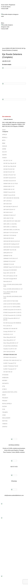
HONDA (7, 48)
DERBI (4, 149)
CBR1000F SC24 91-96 (9, 249)
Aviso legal (4, 565)
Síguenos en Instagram (7, 539)
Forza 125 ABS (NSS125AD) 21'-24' (13, 289)
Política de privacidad (7, 567)
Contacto (3, 552)
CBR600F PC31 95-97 (9, 261)
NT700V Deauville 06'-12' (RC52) (12, 315)
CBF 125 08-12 (7, 200)
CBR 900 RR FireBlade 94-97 (11, 244)
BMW (3, 143)
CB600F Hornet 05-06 (9, 195)
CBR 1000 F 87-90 (8, 218)
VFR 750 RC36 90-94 (9, 351)
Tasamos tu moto (5, 550)
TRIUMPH (5, 412)
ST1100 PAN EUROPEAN (10, 346)
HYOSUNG (5, 374)
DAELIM (4, 146)
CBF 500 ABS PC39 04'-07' (10, 206)
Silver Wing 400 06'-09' (9, 337)
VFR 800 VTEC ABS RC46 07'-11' (12, 360)
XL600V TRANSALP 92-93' (10, 366)
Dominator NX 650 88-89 (10, 270)
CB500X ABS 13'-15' (8, 186)
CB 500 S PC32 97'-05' (9, 175)
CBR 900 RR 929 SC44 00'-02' (11, 241)
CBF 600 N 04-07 (8, 212)
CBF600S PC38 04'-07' (9, 215)
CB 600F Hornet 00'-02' (9, 177)
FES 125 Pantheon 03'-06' (10, 275)
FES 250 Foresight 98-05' (10, 278)
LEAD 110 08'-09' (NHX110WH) (11, 304)
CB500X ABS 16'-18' (8, 189)
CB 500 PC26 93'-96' (9, 169)
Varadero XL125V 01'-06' (10, 348)
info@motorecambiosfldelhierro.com (11, 533)
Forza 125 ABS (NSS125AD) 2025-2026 (12, 285)
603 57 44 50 (4, 531)
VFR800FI (21, 126)
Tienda (3, 547)
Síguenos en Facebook (7, 536)
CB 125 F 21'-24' (7, 160)
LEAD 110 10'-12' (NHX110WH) (11, 306)
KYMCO (4, 389)
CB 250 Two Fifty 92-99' (9, 166)
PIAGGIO (4, 400)
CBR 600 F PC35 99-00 (9, 235)
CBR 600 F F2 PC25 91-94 (10, 232)
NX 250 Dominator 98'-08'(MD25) (12, 323)
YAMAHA (4, 423)
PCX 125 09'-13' (7, 325)
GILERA (4, 154)
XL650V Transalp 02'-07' (9, 369)
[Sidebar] (2, 579)
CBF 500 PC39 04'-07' (9, 209)
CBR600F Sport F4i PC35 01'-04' (12, 267)
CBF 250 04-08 (7, 203)
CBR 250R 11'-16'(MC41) (10, 226)
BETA (3, 140)
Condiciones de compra (7, 562)
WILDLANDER (6, 418)
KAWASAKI (5, 377)
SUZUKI (4, 406)
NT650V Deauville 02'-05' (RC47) (12, 309)
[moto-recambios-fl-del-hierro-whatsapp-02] (14, 477)
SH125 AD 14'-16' (8, 334)
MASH (4, 395)
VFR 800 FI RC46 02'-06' (17, 48)
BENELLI (4, 137)
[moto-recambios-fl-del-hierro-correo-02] (14, 492)
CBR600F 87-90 (7, 255)
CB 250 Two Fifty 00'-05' (9, 163)
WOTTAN (4, 421)
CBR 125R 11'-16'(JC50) (10, 224)
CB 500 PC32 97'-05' (9, 172)
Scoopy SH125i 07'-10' (9, 331)
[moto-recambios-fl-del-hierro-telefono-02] (14, 463)
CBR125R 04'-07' (8, 252)
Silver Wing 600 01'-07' (9, 340)
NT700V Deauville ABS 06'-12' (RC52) (11, 319)
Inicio (3, 48)
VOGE (4, 415)
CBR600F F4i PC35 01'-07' (10, 258)
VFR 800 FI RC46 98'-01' (10, 357)
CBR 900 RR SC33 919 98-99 (11, 247)
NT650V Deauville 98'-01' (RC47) (12, 312)
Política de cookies (6, 570)
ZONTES (4, 426)
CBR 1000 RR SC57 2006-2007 (11, 221)
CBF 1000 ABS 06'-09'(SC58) (11, 198)
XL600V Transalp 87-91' (9, 363)
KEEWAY (4, 380)
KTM (3, 386)
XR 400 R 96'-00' (7, 371)
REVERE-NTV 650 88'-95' (10, 328)
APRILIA (4, 134)
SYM (3, 409)
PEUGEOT (5, 397)
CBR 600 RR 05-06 (8, 238)
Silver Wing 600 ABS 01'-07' (10, 343)
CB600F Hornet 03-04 (9, 192)
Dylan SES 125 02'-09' (9, 273)
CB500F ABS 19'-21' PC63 (10, 183)
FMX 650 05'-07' (7, 281)
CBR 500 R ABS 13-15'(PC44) (11, 229)
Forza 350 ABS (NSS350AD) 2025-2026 (12, 297)
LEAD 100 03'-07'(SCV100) (10, 301)
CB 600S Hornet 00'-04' (9, 180)
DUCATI (4, 152)
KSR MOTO (5, 383)
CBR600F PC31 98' (8, 264)
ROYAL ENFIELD (7, 403)
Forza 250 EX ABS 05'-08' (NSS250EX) (10, 292)
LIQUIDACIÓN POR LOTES (9, 392)
